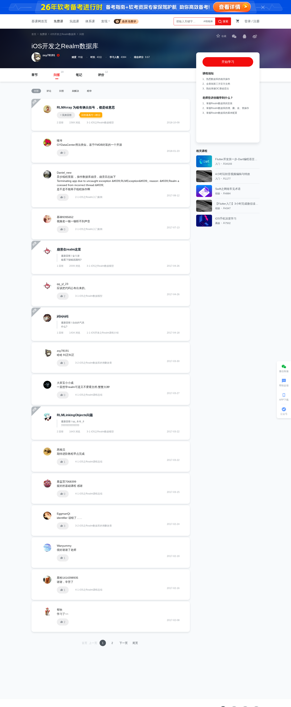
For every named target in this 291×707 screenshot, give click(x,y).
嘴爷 (59, 140)
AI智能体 (208, 21)
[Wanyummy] (47, 548)
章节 (34, 75)
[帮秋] (47, 612)
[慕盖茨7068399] (47, 484)
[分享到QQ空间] (244, 36)
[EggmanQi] (47, 516)
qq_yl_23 (62, 283)
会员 (128, 20)
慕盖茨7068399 (66, 481)
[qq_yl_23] (47, 286)
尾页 (135, 643)
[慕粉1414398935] (47, 580)
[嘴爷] (47, 143)
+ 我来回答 (66, 115)
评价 (101, 75)
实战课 (74, 21)
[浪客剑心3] (47, 251)
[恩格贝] (47, 452)
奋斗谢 (76, 255)
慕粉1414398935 (67, 577)
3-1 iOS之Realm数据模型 (100, 122)
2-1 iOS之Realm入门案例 (88, 197)
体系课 (90, 21)
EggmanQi (63, 513)
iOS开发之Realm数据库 (63, 34)
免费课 (58, 21)
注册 (256, 21)
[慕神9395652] (47, 219)
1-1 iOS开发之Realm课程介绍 (103, 332)
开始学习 (228, 61)
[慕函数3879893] (47, 109)
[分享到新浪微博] (254, 36)
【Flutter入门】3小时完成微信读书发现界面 (237, 203)
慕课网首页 (39, 21)
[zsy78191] (47, 353)
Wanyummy (64, 545)
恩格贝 (61, 449)
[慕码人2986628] (47, 318)
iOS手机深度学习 (225, 218)
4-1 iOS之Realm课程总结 (88, 394)
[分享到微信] (234, 36)
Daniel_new (64, 172)
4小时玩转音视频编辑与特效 (232, 174)
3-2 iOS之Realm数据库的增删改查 (93, 362)
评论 (49, 91)
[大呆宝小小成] (47, 385)
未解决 (75, 91)
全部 (36, 91)
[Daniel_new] (47, 175)
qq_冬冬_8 (78, 421)
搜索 (225, 21)
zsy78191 (49, 55)
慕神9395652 (65, 217)
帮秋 (59, 609)
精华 (89, 91)
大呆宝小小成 (65, 382)
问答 (57, 75)
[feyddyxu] (47, 417)
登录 (247, 21)
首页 (33, 34)
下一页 (123, 643)
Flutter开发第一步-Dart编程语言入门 (237, 159)
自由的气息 (78, 322)
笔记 (79, 75)
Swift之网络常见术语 (228, 188)
